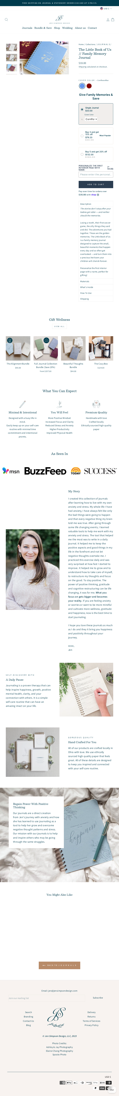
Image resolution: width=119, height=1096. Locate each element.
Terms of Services (91, 1020)
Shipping (82, 66)
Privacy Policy (92, 1025)
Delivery (92, 1012)
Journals (27, 28)
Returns (91, 1016)
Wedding (67, 28)
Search (28, 1012)
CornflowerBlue (82, 86)
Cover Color (94, 80)
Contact (92, 28)
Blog (28, 1025)
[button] (96, 204)
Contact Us (28, 1020)
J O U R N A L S (103, 44)
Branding (28, 1016)
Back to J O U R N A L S (61, 965)
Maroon (89, 86)
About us (80, 28)
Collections (90, 44)
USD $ (108, 1076)
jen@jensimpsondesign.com (62, 990)
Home (81, 44)
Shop (57, 28)
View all (59, 326)
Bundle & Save (43, 28)
